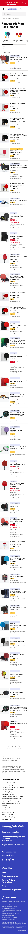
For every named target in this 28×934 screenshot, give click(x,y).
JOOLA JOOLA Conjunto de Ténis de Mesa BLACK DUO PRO (17, 216)
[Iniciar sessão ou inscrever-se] (21, 9)
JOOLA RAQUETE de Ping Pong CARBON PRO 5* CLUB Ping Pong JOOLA (18, 258)
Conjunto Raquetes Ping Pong (18, 40)
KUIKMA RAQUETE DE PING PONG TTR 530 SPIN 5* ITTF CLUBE (17, 105)
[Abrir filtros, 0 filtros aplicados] (4, 48)
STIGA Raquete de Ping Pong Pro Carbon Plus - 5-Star (18, 235)
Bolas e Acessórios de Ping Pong (11, 803)
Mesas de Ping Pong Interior (9, 785)
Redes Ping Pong (6, 819)
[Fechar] (25, 3)
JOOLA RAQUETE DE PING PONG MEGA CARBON (17, 483)
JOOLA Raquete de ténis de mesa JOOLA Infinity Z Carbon (18, 324)
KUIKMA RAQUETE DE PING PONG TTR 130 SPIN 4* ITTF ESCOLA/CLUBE (17, 294)
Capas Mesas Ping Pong (8, 817)
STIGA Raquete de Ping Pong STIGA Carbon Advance (18, 691)
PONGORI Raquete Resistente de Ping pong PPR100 (18, 151)
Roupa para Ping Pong (8, 794)
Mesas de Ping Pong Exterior (9, 782)
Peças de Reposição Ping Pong (10, 801)
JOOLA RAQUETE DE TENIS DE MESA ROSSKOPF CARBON (18, 463)
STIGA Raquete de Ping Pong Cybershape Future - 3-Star (18, 591)
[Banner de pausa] (22, 3)
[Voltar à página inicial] (12, 9)
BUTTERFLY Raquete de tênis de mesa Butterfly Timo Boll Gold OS (18, 396)
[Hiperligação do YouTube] (6, 859)
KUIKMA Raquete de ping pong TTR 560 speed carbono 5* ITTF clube (18, 185)
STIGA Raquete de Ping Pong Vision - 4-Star (18, 608)
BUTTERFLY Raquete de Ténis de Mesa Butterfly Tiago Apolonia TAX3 (18, 448)
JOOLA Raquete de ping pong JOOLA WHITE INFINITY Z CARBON (18, 356)
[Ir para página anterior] (8, 747)
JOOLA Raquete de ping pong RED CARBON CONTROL (18, 380)
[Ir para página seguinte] (19, 747)
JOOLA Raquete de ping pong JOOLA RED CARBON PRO (18, 724)
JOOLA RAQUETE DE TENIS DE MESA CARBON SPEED (18, 520)
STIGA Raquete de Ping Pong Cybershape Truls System (18, 640)
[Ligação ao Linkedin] (13, 859)
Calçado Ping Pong (7, 792)
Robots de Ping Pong (7, 814)
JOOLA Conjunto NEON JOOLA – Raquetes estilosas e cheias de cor (18, 167)
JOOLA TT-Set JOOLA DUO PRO (17, 655)
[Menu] (3, 9)
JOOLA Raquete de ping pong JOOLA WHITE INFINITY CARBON (18, 430)
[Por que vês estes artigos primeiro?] (2, 52)
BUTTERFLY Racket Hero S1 (17, 576)
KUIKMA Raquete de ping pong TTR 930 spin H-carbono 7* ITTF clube (18, 75)
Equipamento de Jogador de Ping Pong (12, 796)
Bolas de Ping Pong (7, 807)
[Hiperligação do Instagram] (9, 859)
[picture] (4, 59)
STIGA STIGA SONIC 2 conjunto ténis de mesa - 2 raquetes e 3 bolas (17, 674)
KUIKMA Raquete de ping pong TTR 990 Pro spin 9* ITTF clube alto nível (18, 135)
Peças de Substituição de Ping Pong (12, 798)
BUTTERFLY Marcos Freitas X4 (18, 200)
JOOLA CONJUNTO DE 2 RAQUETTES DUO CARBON (17, 276)
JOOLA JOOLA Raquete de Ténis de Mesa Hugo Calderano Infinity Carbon (17, 341)
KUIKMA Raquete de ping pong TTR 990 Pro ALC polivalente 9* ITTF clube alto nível (18, 121)
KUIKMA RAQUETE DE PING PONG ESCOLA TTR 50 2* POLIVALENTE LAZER (17, 543)
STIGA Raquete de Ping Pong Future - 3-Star (18, 505)
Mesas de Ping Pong (7, 789)
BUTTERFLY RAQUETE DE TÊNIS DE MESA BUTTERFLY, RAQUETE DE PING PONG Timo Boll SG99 (18, 709)
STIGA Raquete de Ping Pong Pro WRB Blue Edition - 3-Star (18, 624)
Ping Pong (4, 805)
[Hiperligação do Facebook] (3, 859)
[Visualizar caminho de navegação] (2, 18)
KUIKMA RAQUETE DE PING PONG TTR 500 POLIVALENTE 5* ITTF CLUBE (18, 90)
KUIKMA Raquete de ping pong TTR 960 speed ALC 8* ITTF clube (18, 308)
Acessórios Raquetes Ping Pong (10, 810)
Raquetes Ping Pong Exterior (7, 40)
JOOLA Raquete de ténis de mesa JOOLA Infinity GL (18, 558)
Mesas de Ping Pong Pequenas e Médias (13, 787)
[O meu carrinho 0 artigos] (24, 9)
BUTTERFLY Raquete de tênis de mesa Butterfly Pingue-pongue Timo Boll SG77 (18, 414)
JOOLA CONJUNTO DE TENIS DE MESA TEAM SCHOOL (18, 58)
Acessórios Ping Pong (8, 812)
